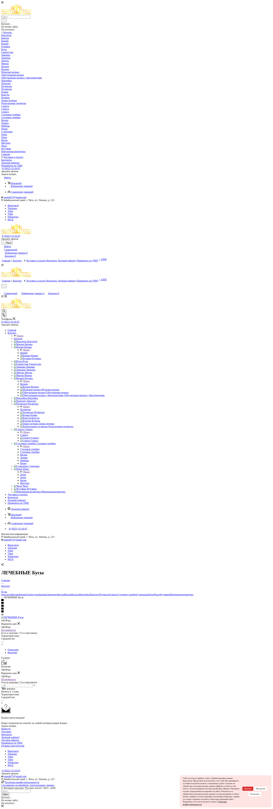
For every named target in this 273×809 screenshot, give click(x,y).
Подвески (25, 409)
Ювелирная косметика (181, 594)
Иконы (67, 594)
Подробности (8, 630)
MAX (11, 219)
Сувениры (142, 594)
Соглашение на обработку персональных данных (27, 785)
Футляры (164, 594)
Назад (20, 335)
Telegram (12, 208)
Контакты (6, 734)
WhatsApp (13, 216)
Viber (10, 211)
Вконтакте (13, 205)
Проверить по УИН (11, 743)
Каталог (18, 338)
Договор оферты (10, 740)
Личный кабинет (10, 737)
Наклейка (84, 594)
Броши (23, 352)
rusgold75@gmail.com (15, 197)
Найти (5, 794)
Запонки (51, 594)
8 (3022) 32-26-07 (11, 168)
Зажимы (42, 594)
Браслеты (6, 594)
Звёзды (60, 594)
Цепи (23, 474)
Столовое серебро (29, 449)
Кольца (24, 384)
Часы (156, 594)
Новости (6, 728)
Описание (13, 649)
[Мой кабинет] (2, 290)
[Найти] (3, 20)
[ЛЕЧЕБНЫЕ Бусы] (12, 617)
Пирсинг (94, 594)
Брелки (15, 594)
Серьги (24, 435)
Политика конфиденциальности (22, 782)
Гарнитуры (32, 594)
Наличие (12, 652)
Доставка (6, 731)
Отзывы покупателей (12, 745)
